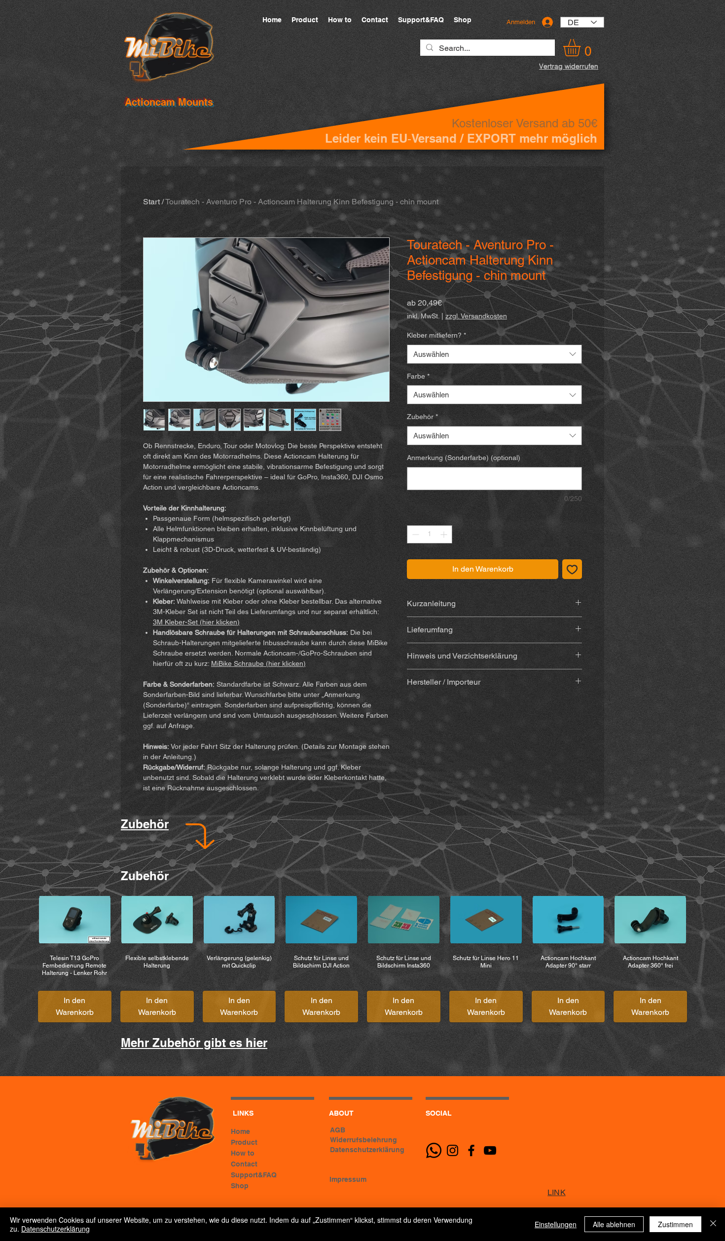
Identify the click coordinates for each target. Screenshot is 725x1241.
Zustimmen (675, 1224)
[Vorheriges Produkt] (21, 919)
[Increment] (444, 534)
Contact (244, 1164)
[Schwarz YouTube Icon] (490, 1150)
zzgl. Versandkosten (476, 316)
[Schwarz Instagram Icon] (452, 1150)
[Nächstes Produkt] (704, 919)
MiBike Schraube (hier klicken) (258, 663)
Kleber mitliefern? (436, 335)
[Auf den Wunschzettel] (572, 569)
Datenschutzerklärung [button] (367, 1150)
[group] (362, 959)
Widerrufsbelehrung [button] (363, 1140)
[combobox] (494, 354)
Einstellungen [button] (556, 1224)
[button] (582, 47)
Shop (240, 1186)
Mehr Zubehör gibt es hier (194, 1042)
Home (240, 1131)
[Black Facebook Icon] (471, 1150)
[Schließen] (713, 1224)
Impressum (347, 1179)
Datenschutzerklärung (55, 1229)
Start (151, 201)
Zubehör (422, 417)
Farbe (418, 376)
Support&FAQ (254, 1175)
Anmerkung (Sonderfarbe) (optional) (463, 458)
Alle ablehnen (614, 1224)
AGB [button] (337, 1130)
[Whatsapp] (433, 1150)
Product (244, 1142)
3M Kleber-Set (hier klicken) (196, 622)
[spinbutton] (429, 534)
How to (242, 1153)
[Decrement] (414, 534)
